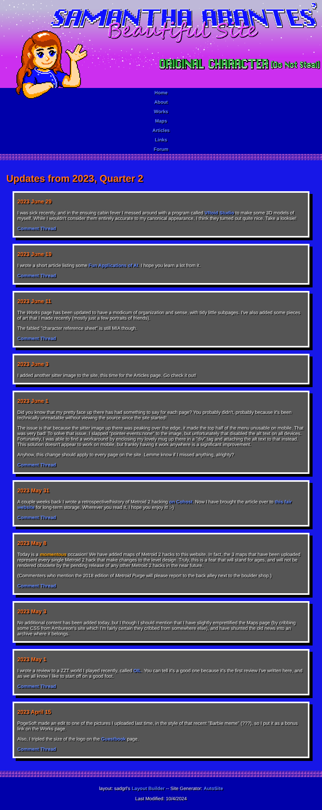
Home (160, 92)
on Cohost (180, 502)
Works (161, 111)
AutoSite (213, 788)
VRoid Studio (219, 213)
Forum (161, 149)
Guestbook (113, 739)
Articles (161, 130)
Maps (161, 121)
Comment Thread (36, 228)
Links (161, 140)
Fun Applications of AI (113, 265)
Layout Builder (148, 788)
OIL (137, 670)
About (161, 102)
